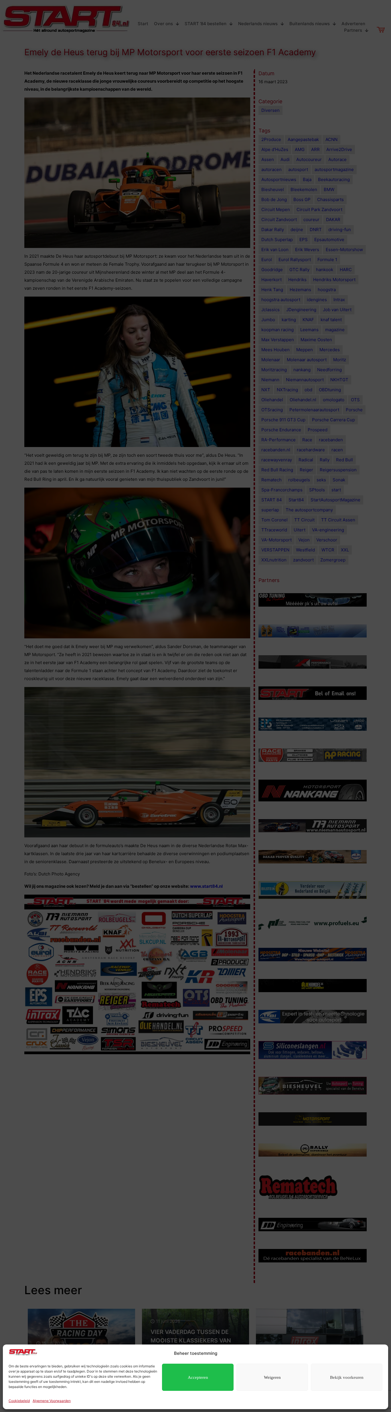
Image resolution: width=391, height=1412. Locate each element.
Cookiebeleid (19, 1401)
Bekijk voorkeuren (347, 1377)
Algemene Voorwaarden (52, 1401)
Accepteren (198, 1377)
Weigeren (272, 1377)
